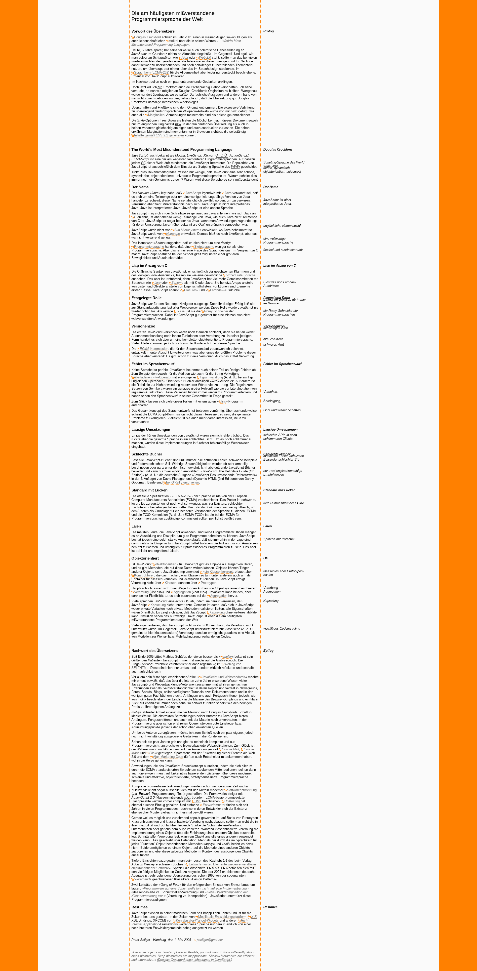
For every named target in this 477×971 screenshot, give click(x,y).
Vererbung (141, 592)
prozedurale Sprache (240, 275)
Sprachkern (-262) (151, 72)
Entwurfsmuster (214, 805)
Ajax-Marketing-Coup (168, 757)
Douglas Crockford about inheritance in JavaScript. (194, 960)
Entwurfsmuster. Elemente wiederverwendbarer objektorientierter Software (193, 866)
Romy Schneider (216, 311)
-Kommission (154, 349)
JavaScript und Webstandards (223, 677)
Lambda (216, 290)
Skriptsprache (204, 246)
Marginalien (156, 115)
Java (228, 193)
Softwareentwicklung (242, 790)
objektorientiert (165, 564)
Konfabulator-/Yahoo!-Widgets (197, 920)
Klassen (170, 583)
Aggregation (182, 592)
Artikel (173, 41)
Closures (190, 290)
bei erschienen (182, 482)
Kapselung (158, 605)
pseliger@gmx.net (210, 940)
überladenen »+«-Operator (152, 377)
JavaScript (193, 193)
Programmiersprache (149, 246)
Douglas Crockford (147, 37)
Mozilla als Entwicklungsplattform (222, 917)
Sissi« (181, 311)
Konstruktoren (144, 575)
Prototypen (208, 583)
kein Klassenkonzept (218, 571)
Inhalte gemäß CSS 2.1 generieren (159, 135)
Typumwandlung (211, 377)
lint (223, 401)
